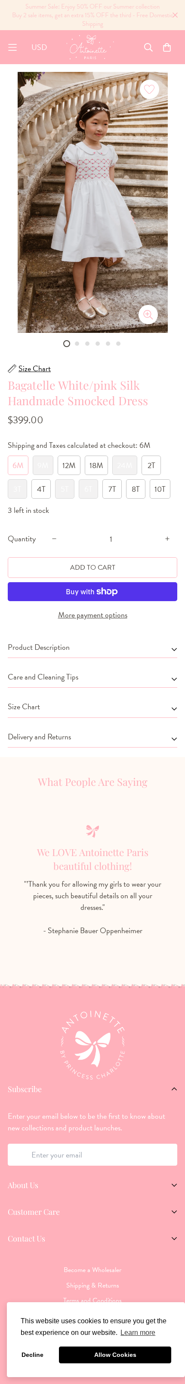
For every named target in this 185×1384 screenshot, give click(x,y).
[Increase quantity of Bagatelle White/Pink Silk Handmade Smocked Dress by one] (167, 539)
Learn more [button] (137, 1332)
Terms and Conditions (92, 1300)
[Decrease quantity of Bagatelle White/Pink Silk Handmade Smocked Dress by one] (54, 539)
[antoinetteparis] (90, 47)
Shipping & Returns (92, 1285)
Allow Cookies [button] (115, 1354)
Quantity (22, 539)
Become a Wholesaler (92, 1270)
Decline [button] (32, 1354)
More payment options (92, 615)
